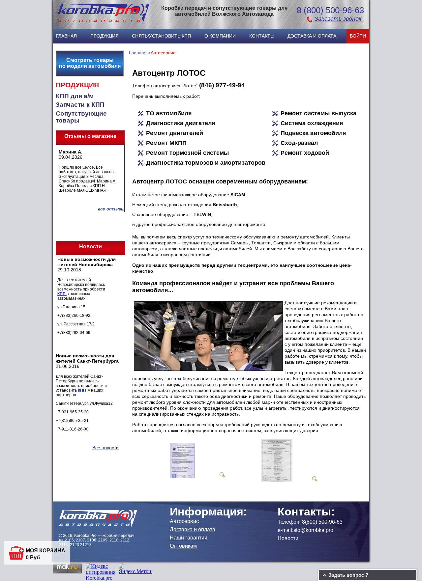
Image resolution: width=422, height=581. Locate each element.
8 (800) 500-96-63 (330, 10)
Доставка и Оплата (311, 36)
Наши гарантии (188, 537)
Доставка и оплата (192, 529)
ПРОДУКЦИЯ (77, 85)
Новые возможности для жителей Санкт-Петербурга (87, 358)
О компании (220, 36)
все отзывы (111, 208)
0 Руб (33, 557)
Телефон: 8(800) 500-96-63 (310, 522)
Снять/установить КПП (161, 36)
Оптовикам (183, 546)
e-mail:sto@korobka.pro (305, 530)
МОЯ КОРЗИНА (45, 550)
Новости (288, 538)
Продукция (104, 36)
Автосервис (184, 521)
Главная (66, 36)
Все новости (105, 447)
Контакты (261, 36)
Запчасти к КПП (80, 104)
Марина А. (70, 151)
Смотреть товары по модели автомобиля (90, 63)
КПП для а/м (75, 96)
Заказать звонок (338, 18)
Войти (358, 36)
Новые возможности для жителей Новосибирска (86, 262)
